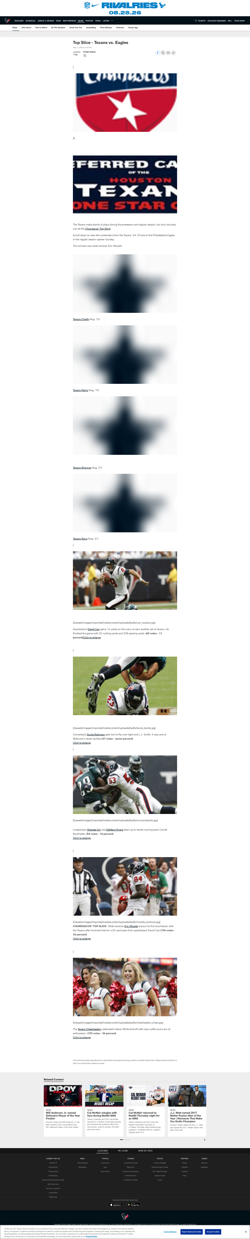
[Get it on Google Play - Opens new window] (133, 1206)
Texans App (53, 1197)
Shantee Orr (94, 829)
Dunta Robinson (96, 734)
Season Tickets (160, 1175)
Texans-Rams (80, 390)
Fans (105, 1167)
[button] (121, 1140)
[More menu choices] (112, 21)
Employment (53, 1167)
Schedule (184, 1167)
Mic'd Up (204, 1163)
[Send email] (168, 54)
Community (105, 1163)
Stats (184, 1175)
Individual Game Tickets (160, 1167)
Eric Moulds (131, 926)
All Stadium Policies (131, 1180)
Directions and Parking (131, 1171)
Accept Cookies (213, 1232)
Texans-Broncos (82, 467)
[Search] (196, 20)
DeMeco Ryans (114, 829)
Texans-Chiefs (81, 319)
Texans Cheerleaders (89, 1029)
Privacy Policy (53, 1171)
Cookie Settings (170, 1232)
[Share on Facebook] (158, 54)
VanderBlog (82, 1167)
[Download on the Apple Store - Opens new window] (115, 1205)
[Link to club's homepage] (7, 20)
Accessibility (53, 1192)
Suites (160, 1180)
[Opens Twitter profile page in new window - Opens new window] (84, 55)
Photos (105, 1158)
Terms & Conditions (53, 1188)
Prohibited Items (130, 1175)
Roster (184, 1163)
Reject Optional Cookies (191, 1232)
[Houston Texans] (125, 1216)
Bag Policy (130, 1167)
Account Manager (160, 1163)
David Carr (94, 629)
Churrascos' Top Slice (97, 228)
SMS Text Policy (53, 1184)
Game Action (105, 1171)
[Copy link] (173, 53)
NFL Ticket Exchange (160, 1171)
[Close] (246, 1232)
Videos (204, 1158)
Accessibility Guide (130, 1163)
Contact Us (53, 1163)
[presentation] (205, 1140)
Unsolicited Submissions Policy (53, 1180)
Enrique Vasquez (89, 52)
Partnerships (53, 1175)
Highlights (204, 1167)
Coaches (185, 1171)
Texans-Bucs (80, 538)
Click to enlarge (92, 637)
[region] (125, 1232)
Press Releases (82, 1163)
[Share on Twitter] (163, 54)
